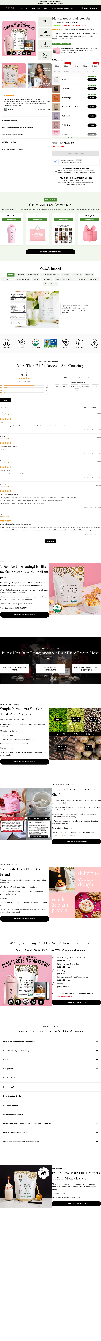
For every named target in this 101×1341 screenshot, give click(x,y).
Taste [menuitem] (57, 386)
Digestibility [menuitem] (85, 386)
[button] (57, 29)
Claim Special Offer (76, 1002)
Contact (47, 8)
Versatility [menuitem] (95, 386)
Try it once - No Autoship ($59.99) (76, 178)
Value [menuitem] (77, 390)
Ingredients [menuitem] (74, 386)
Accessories (68, 8)
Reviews (39, 8)
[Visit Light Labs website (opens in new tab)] (55, 161)
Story (33, 8)
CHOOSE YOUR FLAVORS (50, 252)
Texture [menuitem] (65, 386)
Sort (85, 407)
